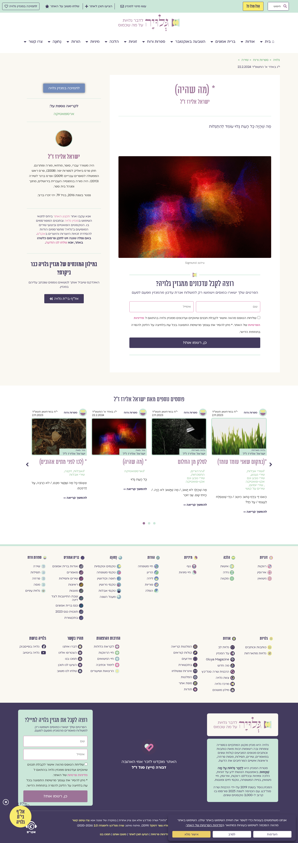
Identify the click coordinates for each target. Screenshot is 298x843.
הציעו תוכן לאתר (139, 834)
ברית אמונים (225, 41)
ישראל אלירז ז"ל (194, 102)
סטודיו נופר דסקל (160, 825)
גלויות (264, 638)
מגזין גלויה (72, 221)
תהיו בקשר (75, 638)
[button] (6, 802)
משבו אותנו (119, 834)
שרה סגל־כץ (116, 825)
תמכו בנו (105, 834)
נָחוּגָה (57, 41)
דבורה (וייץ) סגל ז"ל (149, 767)
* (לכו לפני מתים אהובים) (183, 462)
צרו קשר (36, 41)
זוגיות (133, 41)
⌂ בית (269, 41)
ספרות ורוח (156, 41)
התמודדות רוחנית (137, 483)
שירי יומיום (138, 492)
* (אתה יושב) (74, 462)
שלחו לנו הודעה (56, 242)
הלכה (114, 41)
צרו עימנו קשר (81, 820)
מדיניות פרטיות (77, 775)
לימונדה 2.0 (101, 825)
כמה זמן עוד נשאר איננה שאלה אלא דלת (123, 465)
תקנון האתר (61, 216)
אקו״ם (41, 234)
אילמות (77, 471)
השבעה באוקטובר (190, 41)
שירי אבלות (197, 474)
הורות (75, 41)
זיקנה (188, 471)
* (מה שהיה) (255, 462)
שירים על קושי (75, 474)
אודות (250, 41)
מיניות (94, 41)
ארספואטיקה (64, 113)
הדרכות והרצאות (108, 638)
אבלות (198, 471)
